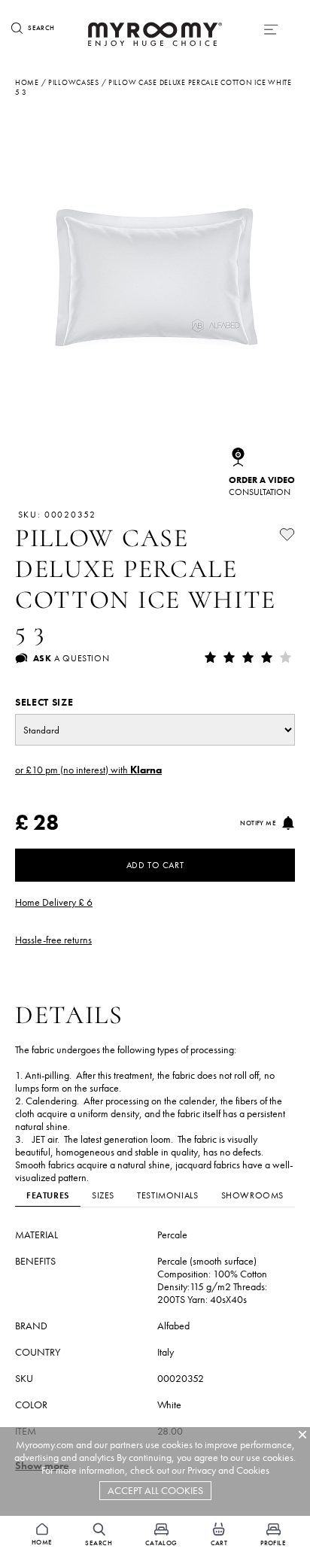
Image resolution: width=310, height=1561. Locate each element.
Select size (44, 702)
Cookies (252, 1470)
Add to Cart (155, 865)
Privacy (201, 1470)
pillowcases (73, 82)
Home (27, 82)
